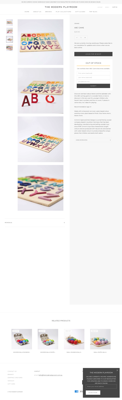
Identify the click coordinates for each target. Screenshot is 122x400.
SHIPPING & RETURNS (15, 377)
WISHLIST (11, 381)
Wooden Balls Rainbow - (21, 352)
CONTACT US (12, 371)
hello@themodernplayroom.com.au (50, 375)
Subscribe (93, 392)
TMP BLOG (93, 11)
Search (107, 7)
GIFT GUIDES (80, 11)
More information (81, 140)
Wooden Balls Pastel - (48, 352)
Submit (93, 86)
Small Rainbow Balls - (74, 352)
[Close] (117, 370)
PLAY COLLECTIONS (63, 11)
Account (100, 7)
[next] (116, 340)
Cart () (114, 7)
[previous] (6, 340)
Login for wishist (93, 54)
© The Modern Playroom (15, 391)
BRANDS (48, 11)
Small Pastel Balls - (100, 352)
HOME (27, 11)
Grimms (76, 23)
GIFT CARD (11, 384)
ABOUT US (37, 11)
